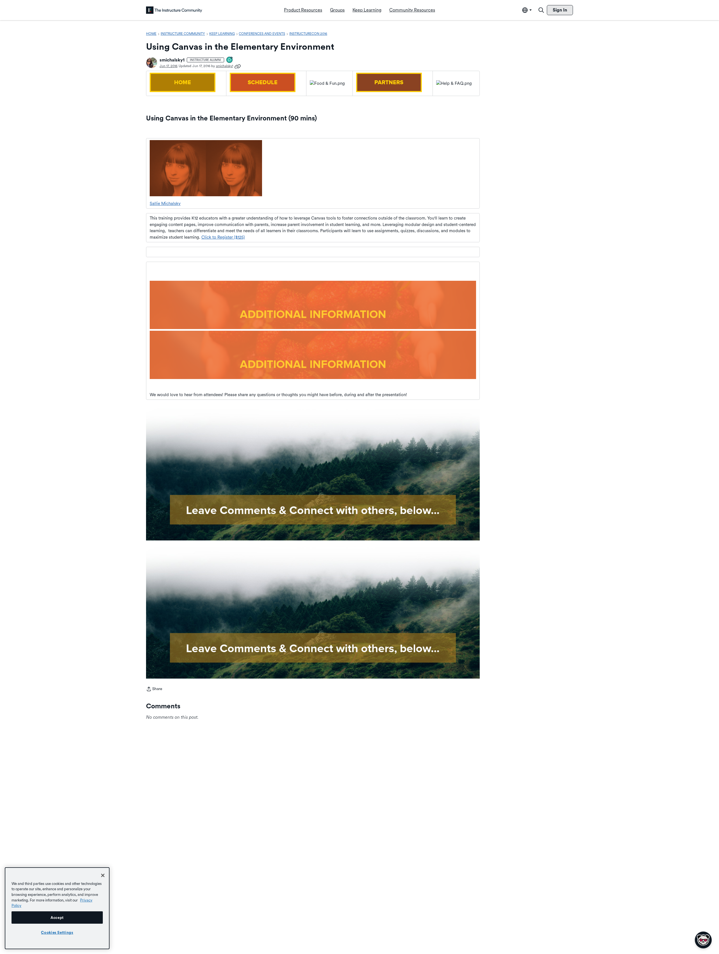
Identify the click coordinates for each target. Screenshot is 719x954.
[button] (151, 62)
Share (154, 689)
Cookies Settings (57, 932)
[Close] (103, 875)
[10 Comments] (229, 60)
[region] (57, 908)
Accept (57, 917)
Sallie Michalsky (165, 203)
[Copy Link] (237, 66)
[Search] (541, 10)
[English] (174, 10)
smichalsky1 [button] (172, 60)
